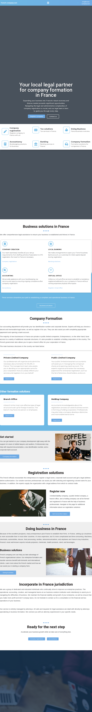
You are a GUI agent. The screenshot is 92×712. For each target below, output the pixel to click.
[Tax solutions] (35, 130)
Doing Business (78, 129)
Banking (44, 142)
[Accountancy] (5, 144)
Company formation (80, 142)
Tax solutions (46, 129)
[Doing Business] (66, 130)
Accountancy (16, 142)
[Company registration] (5, 131)
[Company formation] (66, 144)
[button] (48, 3)
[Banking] (35, 144)
